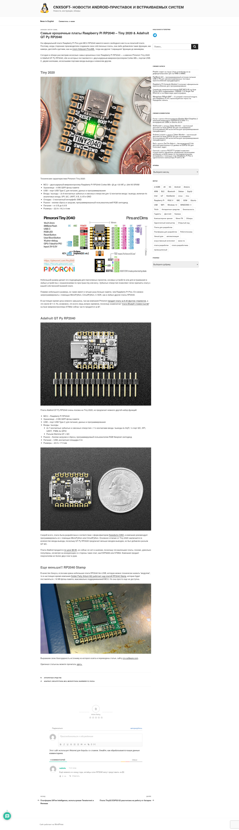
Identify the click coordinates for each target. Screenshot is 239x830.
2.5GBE (157, 187)
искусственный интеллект (164, 240)
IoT (162, 196)
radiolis (62, 768)
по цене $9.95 (70, 549)
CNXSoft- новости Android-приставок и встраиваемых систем (118, 7)
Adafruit (47, 681)
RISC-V (170, 200)
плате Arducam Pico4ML (83, 49)
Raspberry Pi (84, 681)
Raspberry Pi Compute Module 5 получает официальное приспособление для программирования (175, 85)
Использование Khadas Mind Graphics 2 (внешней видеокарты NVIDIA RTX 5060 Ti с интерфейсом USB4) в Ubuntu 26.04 (175, 120)
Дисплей (167, 214)
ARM (156, 191)
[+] (94, 744)
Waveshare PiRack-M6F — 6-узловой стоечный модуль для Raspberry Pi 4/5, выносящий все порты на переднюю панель (175, 98)
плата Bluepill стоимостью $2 (135, 303)
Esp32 (189, 191)
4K (164, 187)
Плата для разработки (163, 227)
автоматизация (173, 236)
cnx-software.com (130, 658)
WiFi (162, 205)
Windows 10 (172, 205)
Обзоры (189, 218)
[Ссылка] (88, 744)
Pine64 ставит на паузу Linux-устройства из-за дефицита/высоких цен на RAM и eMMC (171, 72)
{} (91, 744)
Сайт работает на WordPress (51, 824)
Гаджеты (157, 214)
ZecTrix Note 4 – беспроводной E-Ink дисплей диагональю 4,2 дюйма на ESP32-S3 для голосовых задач (173, 145)
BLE (162, 191)
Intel (155, 196)
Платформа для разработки (165, 231)
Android (177, 187)
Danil (55, 30)
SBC (178, 200)
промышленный (160, 249)
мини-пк (181, 240)
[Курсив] (64, 744)
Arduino (187, 187)
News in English (47, 21)
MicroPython (73, 681)
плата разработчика (180, 245)
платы (92, 681)
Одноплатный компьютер (164, 222)
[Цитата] (81, 744)
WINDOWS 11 (186, 205)
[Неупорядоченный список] (78, 744)
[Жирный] (60, 744)
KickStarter (170, 196)
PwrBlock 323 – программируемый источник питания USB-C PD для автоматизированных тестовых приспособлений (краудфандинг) (174, 79)
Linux (180, 196)
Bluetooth (171, 191)
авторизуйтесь (136, 728)
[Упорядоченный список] (74, 744)
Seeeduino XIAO (116, 535)
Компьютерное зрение (163, 218)
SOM (185, 200)
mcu (65, 681)
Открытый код (183, 222)
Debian (181, 191)
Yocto (156, 209)
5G (170, 187)
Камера (178, 214)
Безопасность (188, 209)
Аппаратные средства (52, 678)
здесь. (79, 664)
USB (156, 205)
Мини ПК (179, 218)
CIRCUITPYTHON (57, 681)
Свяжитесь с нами (67, 21)
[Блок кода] (85, 744)
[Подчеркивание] (67, 744)
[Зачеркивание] (71, 744)
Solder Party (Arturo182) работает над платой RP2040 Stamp (98, 576)
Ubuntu (193, 200)
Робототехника (186, 231)
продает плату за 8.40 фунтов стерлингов (127, 300)
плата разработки (161, 245)
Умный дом (158, 236)
